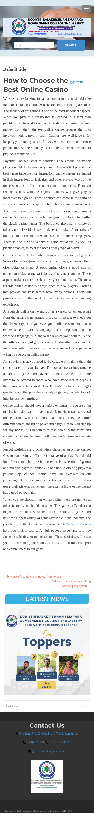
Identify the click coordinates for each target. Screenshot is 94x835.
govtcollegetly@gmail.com (48, 751)
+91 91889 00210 (59, 742)
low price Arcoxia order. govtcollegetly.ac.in (32, 576)
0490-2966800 (35, 742)
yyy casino (77, 82)
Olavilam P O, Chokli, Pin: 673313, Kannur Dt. (48, 733)
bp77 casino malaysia (77, 524)
